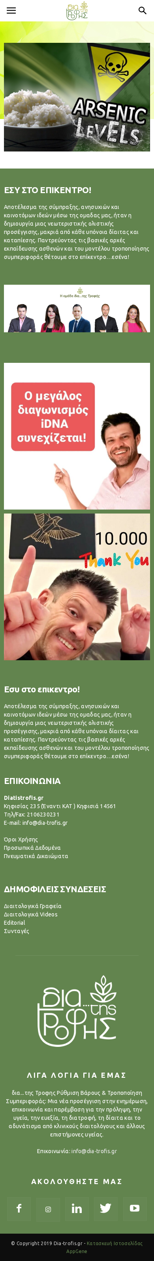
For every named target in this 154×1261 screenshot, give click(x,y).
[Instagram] (48, 1210)
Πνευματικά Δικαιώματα (36, 856)
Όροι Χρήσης (21, 839)
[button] (143, 10)
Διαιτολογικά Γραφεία (33, 906)
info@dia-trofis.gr (94, 1151)
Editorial (14, 923)
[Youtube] (135, 1209)
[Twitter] (106, 1209)
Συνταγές (17, 931)
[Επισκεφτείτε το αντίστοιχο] (77, 436)
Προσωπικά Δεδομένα (32, 848)
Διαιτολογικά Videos (31, 914)
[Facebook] (19, 1209)
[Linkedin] (77, 1209)
